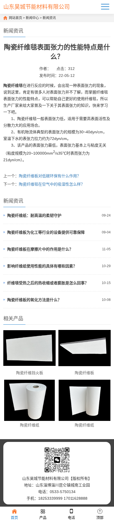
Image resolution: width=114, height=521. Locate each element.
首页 (14, 517)
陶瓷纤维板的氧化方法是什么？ (34, 300)
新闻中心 (32, 18)
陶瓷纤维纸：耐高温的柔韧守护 (34, 215)
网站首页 (15, 18)
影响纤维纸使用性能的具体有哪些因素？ (42, 266)
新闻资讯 (49, 18)
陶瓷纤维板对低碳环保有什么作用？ (50, 176)
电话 (71, 517)
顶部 (99, 517)
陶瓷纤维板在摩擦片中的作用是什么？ (40, 249)
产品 (42, 517)
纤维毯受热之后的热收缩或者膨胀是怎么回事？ (48, 283)
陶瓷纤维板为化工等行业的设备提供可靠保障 (46, 232)
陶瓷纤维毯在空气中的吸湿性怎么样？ (52, 184)
